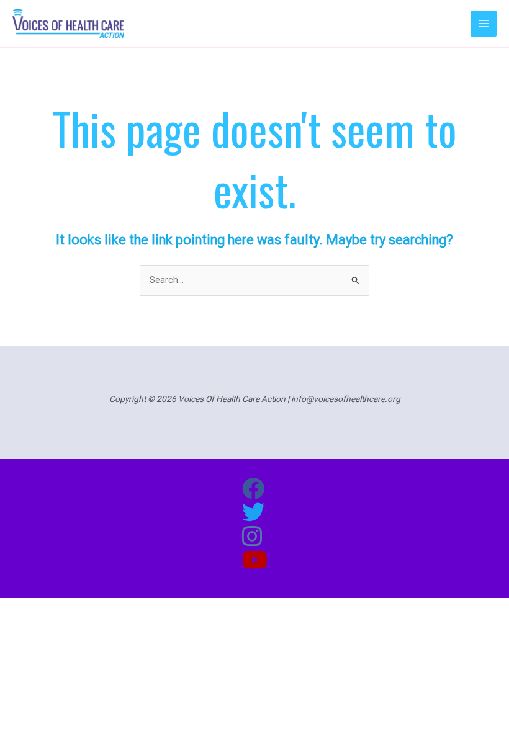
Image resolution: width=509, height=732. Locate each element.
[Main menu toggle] (484, 24)
